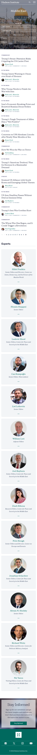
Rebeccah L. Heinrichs (12, 79)
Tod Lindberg (9, 153)
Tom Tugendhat (10, 229)
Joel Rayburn (9, 201)
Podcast (15, 187)
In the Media (16, 81)
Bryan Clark (9, 64)
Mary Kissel (8, 185)
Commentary (16, 65)
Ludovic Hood (9, 213)
